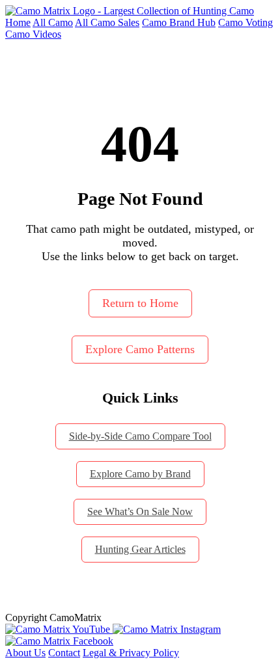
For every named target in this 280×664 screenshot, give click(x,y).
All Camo (53, 22)
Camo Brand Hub (179, 22)
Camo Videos (33, 34)
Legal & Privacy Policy (131, 652)
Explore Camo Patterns (140, 349)
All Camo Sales (107, 22)
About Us (25, 652)
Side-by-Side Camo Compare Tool (140, 436)
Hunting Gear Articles (140, 549)
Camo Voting (245, 22)
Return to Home (140, 303)
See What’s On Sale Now (140, 511)
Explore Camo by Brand (140, 473)
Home (18, 22)
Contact (64, 652)
